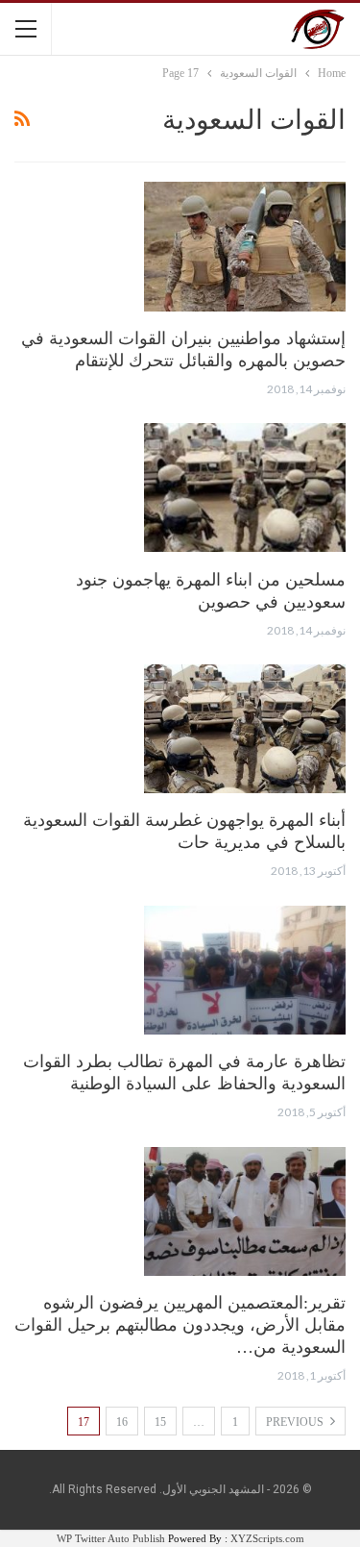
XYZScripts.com (267, 1538)
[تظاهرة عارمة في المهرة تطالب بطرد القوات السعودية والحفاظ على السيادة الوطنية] (245, 970)
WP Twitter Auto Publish (111, 1538)
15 (160, 1422)
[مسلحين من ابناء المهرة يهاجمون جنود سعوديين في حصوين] (245, 487)
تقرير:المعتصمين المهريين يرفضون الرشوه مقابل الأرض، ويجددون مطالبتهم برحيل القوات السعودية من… (180, 1325)
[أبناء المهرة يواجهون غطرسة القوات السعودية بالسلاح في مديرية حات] (245, 728)
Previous (296, 1422)
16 (122, 1422)
